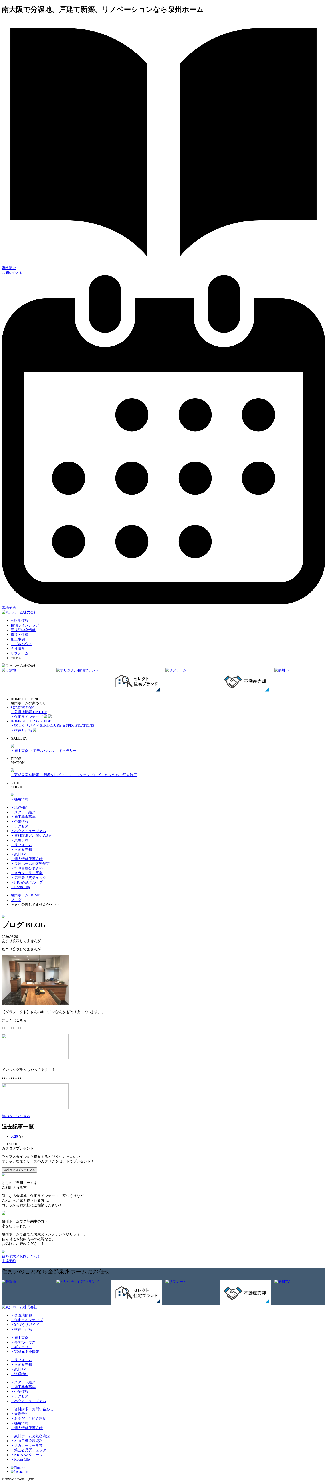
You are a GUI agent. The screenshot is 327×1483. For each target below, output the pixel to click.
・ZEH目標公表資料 (27, 868)
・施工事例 (20, 751)
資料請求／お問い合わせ (21, 1256)
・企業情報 (19, 821)
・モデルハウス (42, 751)
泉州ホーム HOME (25, 895)
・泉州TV (18, 854)
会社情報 (18, 648)
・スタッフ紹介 (23, 812)
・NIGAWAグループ (27, 882)
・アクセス (19, 826)
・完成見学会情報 (25, 775)
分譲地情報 (19, 620)
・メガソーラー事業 (27, 873)
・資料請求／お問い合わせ (32, 835)
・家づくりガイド (25, 1325)
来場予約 (9, 1261)
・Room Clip (20, 887)
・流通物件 (19, 807)
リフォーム (19, 653)
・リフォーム (21, 845)
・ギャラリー (66, 751)
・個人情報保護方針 (27, 859)
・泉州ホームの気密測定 (30, 863)
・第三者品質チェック (28, 878)
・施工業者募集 (23, 817)
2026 (14, 1136)
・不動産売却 (21, 849)
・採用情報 (19, 799)
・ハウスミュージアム (28, 831)
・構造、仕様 (21, 1329)
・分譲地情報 (21, 1315)
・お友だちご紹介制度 (119, 775)
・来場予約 (19, 840)
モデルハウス (21, 644)
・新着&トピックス (56, 775)
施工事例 (18, 639)
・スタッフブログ (86, 775)
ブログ (16, 900)
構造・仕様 (19, 634)
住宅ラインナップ (25, 625)
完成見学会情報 (23, 630)
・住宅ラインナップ (27, 1320)
